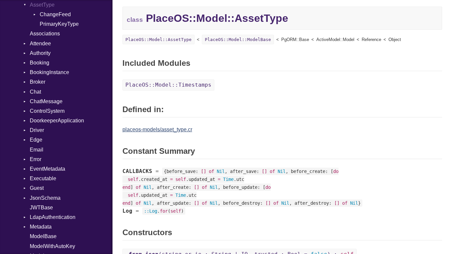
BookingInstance (49, 72)
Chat (35, 92)
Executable (43, 178)
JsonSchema (45, 198)
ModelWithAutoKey (52, 246)
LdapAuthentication (52, 217)
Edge (36, 140)
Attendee (40, 43)
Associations (45, 33)
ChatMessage (46, 101)
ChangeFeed (55, 14)
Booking (39, 62)
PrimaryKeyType (59, 24)
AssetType (42, 5)
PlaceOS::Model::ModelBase (238, 39)
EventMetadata (47, 169)
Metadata (41, 227)
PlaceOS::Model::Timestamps (168, 85)
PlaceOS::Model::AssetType (158, 39)
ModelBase (43, 236)
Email (36, 149)
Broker (37, 82)
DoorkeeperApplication (57, 120)
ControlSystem (47, 111)
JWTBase (41, 207)
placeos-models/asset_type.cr (157, 129)
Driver (37, 130)
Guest (37, 188)
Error (35, 159)
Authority (40, 53)
